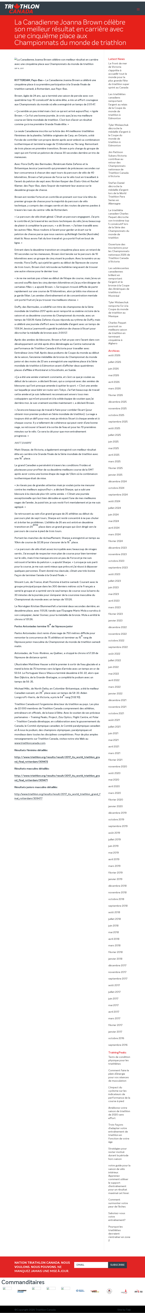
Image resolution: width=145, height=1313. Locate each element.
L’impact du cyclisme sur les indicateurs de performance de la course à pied (119, 1094)
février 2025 (115, 468)
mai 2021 (113, 740)
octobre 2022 (116, 640)
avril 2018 (113, 939)
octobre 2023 (116, 561)
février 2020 (115, 800)
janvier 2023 (115, 620)
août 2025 (114, 428)
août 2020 (114, 773)
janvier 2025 (115, 475)
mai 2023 (113, 594)
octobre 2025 (116, 415)
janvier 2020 (115, 806)
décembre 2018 (117, 886)
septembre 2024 (118, 494)
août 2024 (114, 501)
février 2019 (115, 873)
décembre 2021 (117, 700)
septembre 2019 (118, 826)
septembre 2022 (118, 647)
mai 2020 (113, 780)
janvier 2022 (115, 693)
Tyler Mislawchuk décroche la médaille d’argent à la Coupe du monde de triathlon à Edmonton (119, 135)
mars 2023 (114, 607)
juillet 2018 (114, 919)
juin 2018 (113, 925)
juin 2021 (113, 733)
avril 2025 (114, 455)
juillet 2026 (114, 362)
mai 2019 (113, 853)
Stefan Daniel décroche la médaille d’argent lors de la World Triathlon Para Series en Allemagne (118, 193)
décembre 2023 (117, 548)
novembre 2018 (117, 892)
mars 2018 (114, 945)
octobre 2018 (116, 899)
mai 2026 (113, 375)
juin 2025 (113, 442)
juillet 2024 (114, 508)
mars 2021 (114, 753)
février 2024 (115, 541)
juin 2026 (113, 369)
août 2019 (114, 833)
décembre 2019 (117, 813)
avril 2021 (113, 746)
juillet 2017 (114, 992)
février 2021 (115, 760)
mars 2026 (114, 388)
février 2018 (115, 952)
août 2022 (114, 654)
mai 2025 (113, 448)
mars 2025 (114, 461)
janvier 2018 (115, 959)
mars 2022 (114, 687)
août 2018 (114, 912)
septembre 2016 (118, 1045)
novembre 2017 (117, 972)
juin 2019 (113, 846)
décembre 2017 (117, 965)
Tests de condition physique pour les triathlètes (119, 1060)
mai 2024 (113, 521)
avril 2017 (113, 1012)
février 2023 (115, 614)
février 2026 (115, 395)
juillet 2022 (114, 660)
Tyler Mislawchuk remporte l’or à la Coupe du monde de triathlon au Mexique (118, 309)
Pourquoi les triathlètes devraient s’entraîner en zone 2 (119, 1234)
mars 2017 (114, 1018)
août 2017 (114, 985)
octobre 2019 (116, 819)
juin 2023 (113, 587)
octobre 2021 (116, 713)
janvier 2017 (115, 1032)
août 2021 (114, 720)
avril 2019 (113, 859)
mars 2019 (114, 866)
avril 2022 (114, 680)
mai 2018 (113, 932)
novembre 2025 (117, 408)
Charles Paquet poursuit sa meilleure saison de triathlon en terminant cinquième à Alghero (117, 333)
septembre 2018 (118, 906)
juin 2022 (113, 667)
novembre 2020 (117, 766)
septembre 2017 (117, 978)
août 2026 (114, 355)
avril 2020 (114, 786)
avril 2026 (114, 382)
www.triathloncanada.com (29, 743)
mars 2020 (114, 793)
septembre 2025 (118, 422)
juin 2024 (113, 514)
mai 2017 (113, 1005)
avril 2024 (114, 528)
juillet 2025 (114, 435)
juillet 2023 (114, 581)
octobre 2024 (116, 488)
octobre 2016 (116, 1038)
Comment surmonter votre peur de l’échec (118, 1203)
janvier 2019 (115, 879)
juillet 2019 (114, 839)
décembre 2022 (117, 627)
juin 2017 (113, 998)
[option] (7, 1293)
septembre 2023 (118, 567)
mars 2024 (114, 534)
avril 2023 (114, 601)
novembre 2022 (117, 634)
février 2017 (115, 1025)
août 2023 (114, 574)
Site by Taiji (124, 1310)
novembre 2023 (117, 554)
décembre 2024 (117, 481)
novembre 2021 (117, 707)
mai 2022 (113, 674)
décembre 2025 (117, 402)
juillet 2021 (114, 727)
